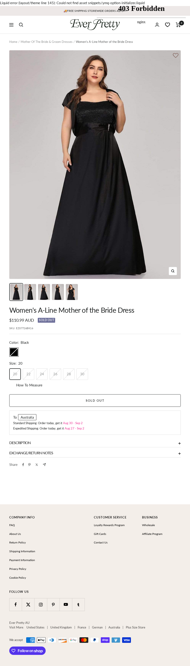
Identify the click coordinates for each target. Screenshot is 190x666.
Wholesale (148, 525)
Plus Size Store (135, 627)
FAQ (12, 525)
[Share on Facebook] (23, 464)
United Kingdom (61, 627)
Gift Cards (100, 534)
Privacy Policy (17, 569)
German (97, 627)
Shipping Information (22, 551)
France (82, 627)
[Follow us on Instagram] (40, 604)
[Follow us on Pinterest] (53, 604)
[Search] (21, 25)
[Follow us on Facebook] (15, 604)
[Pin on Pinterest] (29, 464)
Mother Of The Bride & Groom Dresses (47, 42)
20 (15, 374)
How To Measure (29, 385)
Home (13, 42)
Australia (114, 627)
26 (55, 374)
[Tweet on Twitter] (37, 464)
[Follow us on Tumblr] (78, 604)
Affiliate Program (152, 534)
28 (69, 374)
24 (42, 374)
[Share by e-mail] (44, 464)
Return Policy (17, 542)
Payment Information (22, 560)
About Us (15, 534)
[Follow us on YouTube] (66, 604)
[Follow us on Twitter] (28, 604)
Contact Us (101, 542)
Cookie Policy (17, 577)
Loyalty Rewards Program (109, 525)
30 (82, 374)
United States (35, 627)
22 (28, 374)
